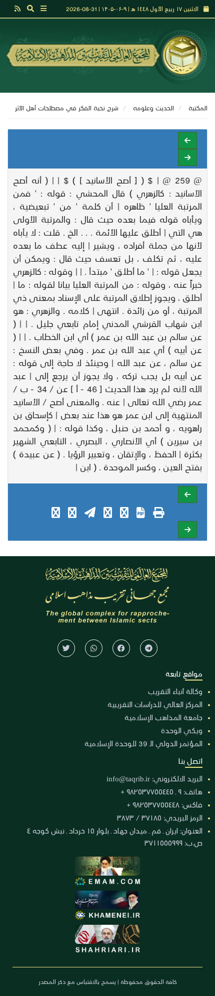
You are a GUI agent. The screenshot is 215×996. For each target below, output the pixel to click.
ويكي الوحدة (181, 730)
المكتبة (198, 107)
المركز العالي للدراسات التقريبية (155, 704)
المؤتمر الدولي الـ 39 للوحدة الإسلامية (143, 743)
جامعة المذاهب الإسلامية (163, 717)
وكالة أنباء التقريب (175, 691)
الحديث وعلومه (153, 107)
